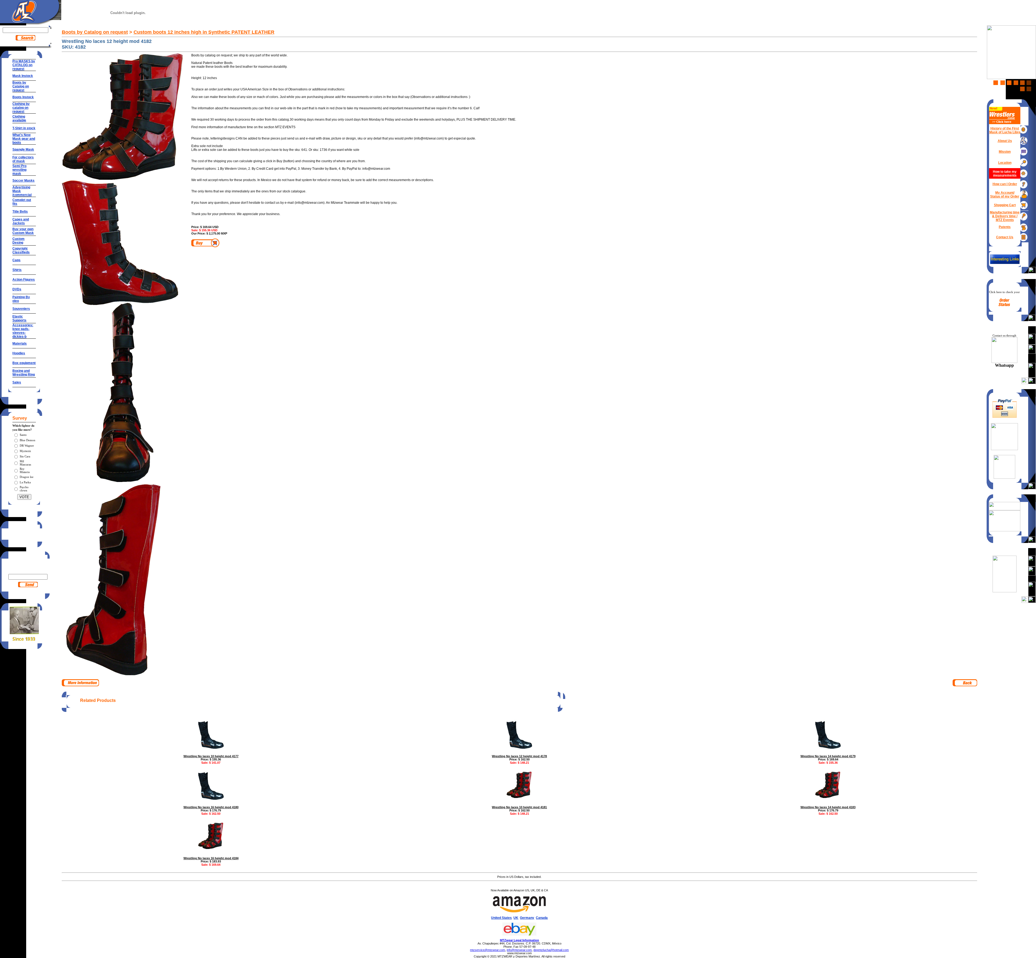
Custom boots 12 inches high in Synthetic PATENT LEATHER (204, 32)
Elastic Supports (19, 318)
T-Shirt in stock (23, 128)
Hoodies (18, 353)
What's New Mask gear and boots (23, 138)
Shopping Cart (1005, 205)
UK (515, 918)
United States (501, 918)
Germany (527, 918)
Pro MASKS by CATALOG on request (23, 65)
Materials (19, 343)
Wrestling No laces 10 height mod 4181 (519, 807)
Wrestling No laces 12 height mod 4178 (519, 756)
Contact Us (1004, 237)
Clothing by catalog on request (21, 107)
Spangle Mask (23, 149)
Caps (16, 260)
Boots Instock (23, 97)
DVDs (16, 289)
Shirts (17, 270)
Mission (1005, 152)
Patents (1005, 227)
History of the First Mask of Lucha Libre (1004, 130)
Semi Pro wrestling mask (19, 169)
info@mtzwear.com (519, 950)
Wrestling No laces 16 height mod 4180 (210, 807)
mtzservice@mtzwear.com (487, 950)
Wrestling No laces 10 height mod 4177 (210, 756)
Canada (542, 918)
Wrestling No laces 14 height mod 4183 (828, 807)
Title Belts (20, 211)
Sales (16, 382)
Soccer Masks (23, 180)
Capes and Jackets (20, 221)
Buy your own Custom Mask (23, 231)
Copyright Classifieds (21, 250)
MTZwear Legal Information (519, 940)
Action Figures (23, 279)
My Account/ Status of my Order (1004, 194)
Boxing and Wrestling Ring (23, 372)
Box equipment (24, 363)
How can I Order (1005, 184)
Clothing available (19, 118)
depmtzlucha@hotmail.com (551, 950)
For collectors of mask (23, 159)
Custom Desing (18, 240)
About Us (1005, 141)
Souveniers (21, 309)
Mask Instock (22, 76)
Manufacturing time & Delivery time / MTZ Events (1005, 216)
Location (1004, 163)
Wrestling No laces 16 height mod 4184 (210, 858)
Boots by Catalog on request (20, 86)
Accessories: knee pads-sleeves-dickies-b (22, 330)
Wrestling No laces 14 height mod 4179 (828, 756)
